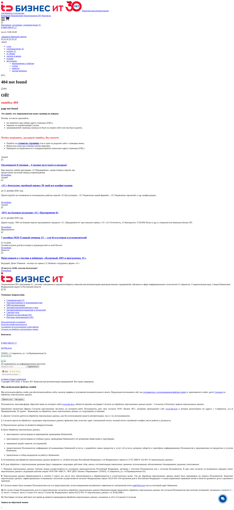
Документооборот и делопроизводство (24, 303)
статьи (15, 66)
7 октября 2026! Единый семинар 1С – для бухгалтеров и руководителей (44, 237)
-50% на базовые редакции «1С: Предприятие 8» (30, 212)
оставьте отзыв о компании (13, 379)
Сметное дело (12, 312)
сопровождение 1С (15, 49)
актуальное (11, 61)
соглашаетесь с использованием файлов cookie (164, 392)
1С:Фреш (10, 54)
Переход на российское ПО (19, 315)
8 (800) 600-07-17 (9, 27)
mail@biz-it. (138, 485)
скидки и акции (13, 56)
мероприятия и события (23, 63)
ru (144, 485)
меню (4, 42)
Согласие (218, 392)
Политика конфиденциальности (14, 324)
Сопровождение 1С (15, 300)
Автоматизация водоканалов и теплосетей (26, 310)
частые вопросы (19, 71)
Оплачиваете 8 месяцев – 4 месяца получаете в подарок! (34, 165)
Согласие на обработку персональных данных (19, 329)
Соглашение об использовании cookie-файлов (20, 327)
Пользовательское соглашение (13, 322)
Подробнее (6, 175)
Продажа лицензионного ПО (19, 317)
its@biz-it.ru (6, 348)
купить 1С (11, 51)
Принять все (7, 399)
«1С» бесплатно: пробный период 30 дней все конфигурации (36, 185)
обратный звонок (14, 36)
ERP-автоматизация (15, 305)
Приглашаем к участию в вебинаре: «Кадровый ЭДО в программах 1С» (43, 258)
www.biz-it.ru (68, 404)
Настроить (19, 399)
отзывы (9, 58)
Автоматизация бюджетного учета (22, 307)
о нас (8, 46)
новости (16, 68)
